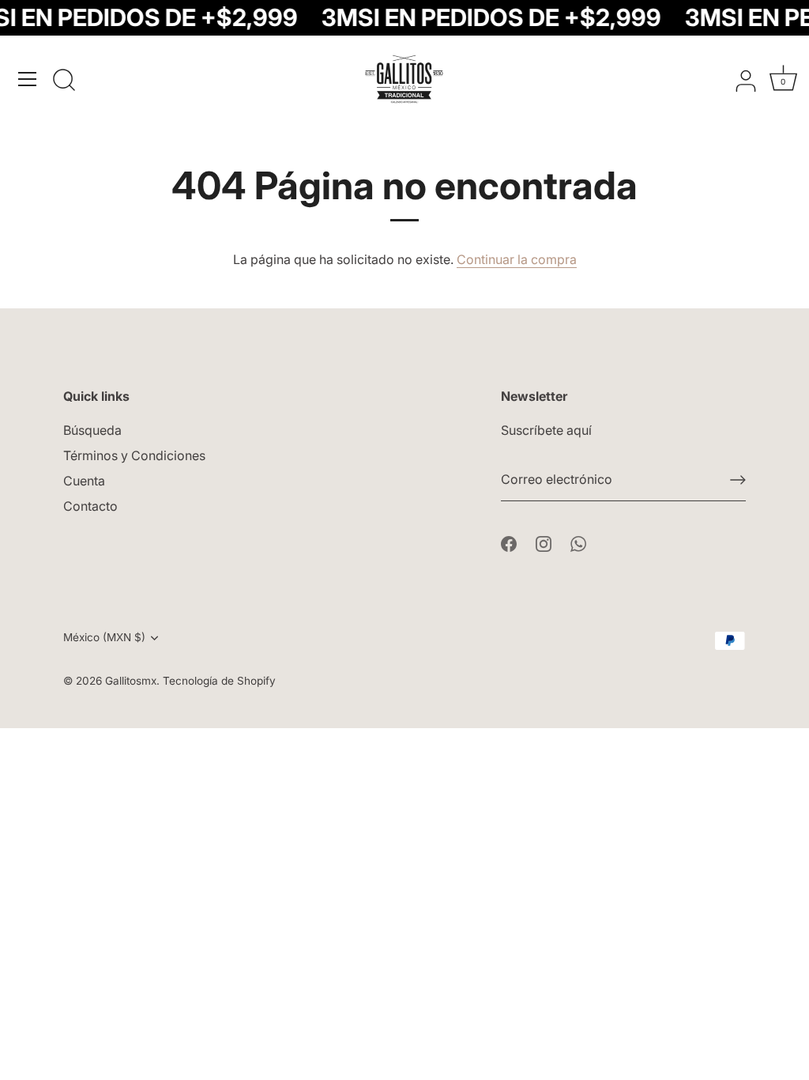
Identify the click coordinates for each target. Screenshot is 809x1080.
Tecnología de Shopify (219, 680)
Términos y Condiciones (134, 455)
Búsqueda (92, 430)
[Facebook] (509, 542)
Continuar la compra (517, 259)
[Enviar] (738, 480)
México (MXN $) (104, 637)
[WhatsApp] (578, 542)
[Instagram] (543, 542)
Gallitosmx (130, 680)
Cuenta (84, 481)
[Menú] (27, 79)
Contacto (90, 506)
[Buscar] (64, 81)
